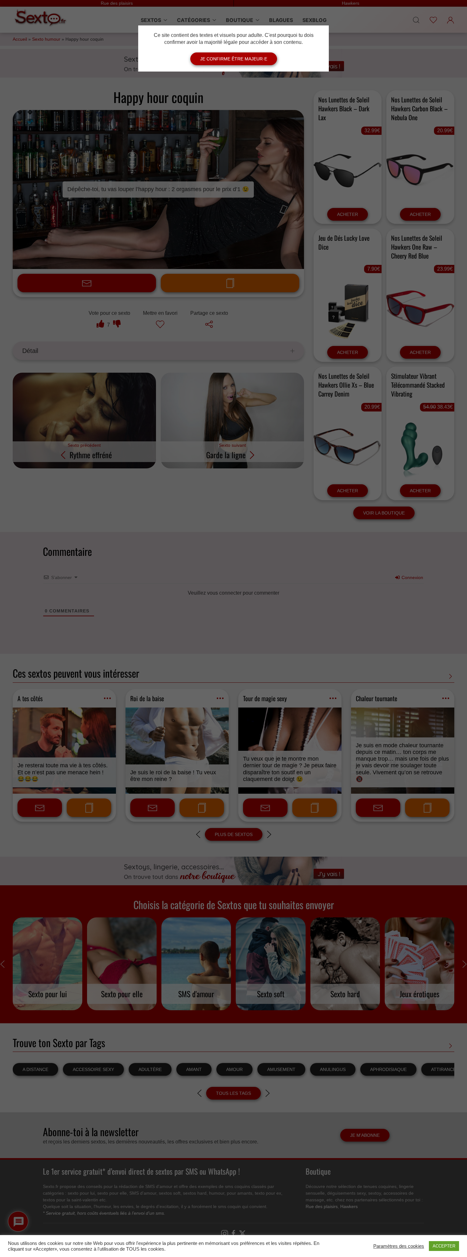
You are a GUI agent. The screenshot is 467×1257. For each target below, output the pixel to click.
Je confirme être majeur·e (233, 58)
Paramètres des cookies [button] (398, 1246)
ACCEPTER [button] (444, 1246)
